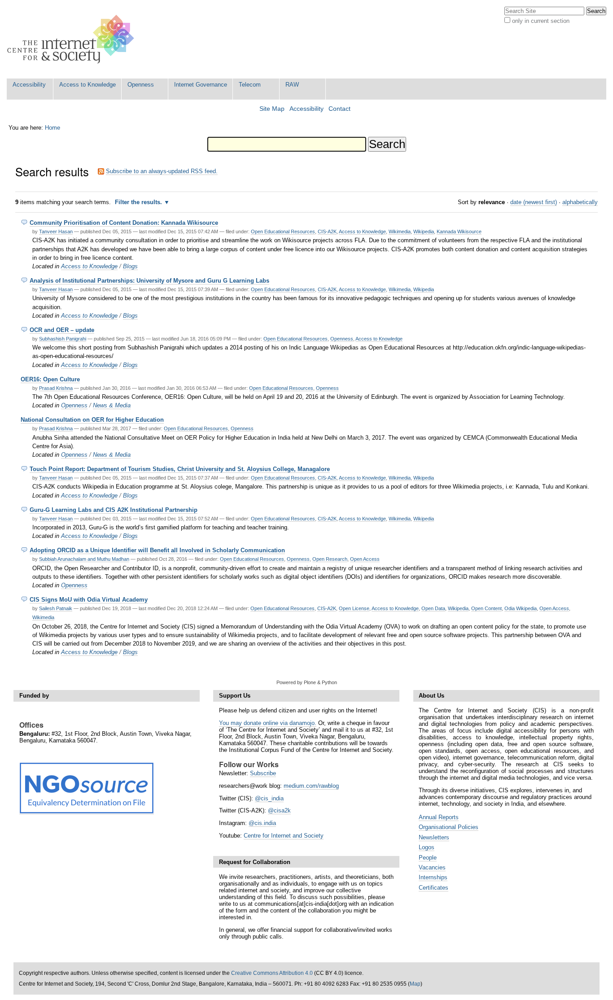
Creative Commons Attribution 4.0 (272, 973)
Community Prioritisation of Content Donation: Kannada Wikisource (124, 222)
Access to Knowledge (87, 84)
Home (52, 127)
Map (415, 984)
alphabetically (580, 202)
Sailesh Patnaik (55, 608)
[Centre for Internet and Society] (73, 39)
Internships (433, 877)
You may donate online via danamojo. (267, 723)
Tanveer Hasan (56, 231)
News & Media (112, 405)
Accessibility (29, 84)
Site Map (272, 108)
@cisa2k (279, 810)
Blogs (130, 266)
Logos (426, 847)
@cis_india (269, 798)
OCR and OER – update (62, 330)
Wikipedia (423, 231)
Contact (339, 108)
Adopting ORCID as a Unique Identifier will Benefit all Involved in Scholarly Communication (157, 550)
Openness (140, 84)
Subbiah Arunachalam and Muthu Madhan (84, 559)
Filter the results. (139, 202)
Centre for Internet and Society (284, 835)
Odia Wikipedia (520, 608)
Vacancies (432, 867)
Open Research (329, 559)
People (428, 857)
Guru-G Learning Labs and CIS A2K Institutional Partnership (113, 510)
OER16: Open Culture (50, 379)
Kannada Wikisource (459, 231)
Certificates (433, 887)
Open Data (433, 608)
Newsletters (434, 837)
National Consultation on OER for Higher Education (92, 419)
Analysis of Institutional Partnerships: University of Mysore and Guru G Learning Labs (149, 280)
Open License (354, 608)
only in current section (540, 20)
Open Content (486, 608)
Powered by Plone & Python (306, 682)
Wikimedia (400, 231)
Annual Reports (439, 817)
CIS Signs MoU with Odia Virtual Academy (89, 599)
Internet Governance (200, 84)
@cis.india (262, 823)
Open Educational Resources (283, 231)
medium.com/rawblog (311, 785)
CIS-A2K (327, 231)
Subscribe (263, 773)
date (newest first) (533, 202)
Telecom (250, 84)
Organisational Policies (448, 827)
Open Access (365, 559)
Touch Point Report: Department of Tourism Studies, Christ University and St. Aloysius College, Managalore (180, 469)
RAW (292, 84)
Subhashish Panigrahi (62, 338)
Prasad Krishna (56, 388)
